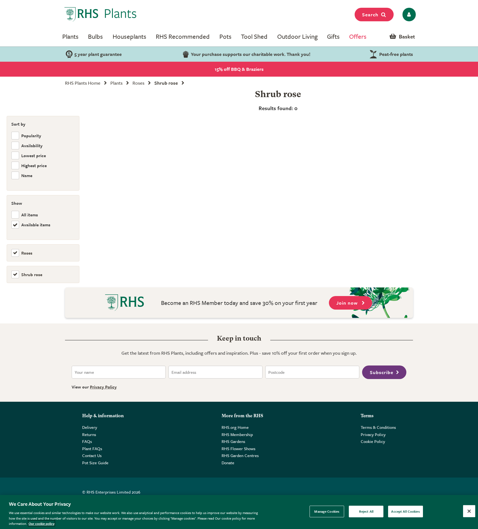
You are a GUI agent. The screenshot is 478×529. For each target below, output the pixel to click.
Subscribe (381, 372)
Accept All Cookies (405, 511)
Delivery (89, 427)
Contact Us (92, 455)
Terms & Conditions (378, 427)
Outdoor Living (297, 36)
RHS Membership (237, 434)
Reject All (366, 511)
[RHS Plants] (100, 14)
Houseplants (129, 36)
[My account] (408, 14)
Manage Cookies (326, 511)
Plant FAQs (92, 448)
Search (370, 14)
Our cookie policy (41, 523)
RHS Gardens (233, 441)
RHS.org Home (235, 427)
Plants (70, 36)
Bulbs (95, 36)
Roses (138, 82)
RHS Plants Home (82, 82)
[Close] (469, 511)
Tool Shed (254, 36)
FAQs (87, 441)
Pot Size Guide (95, 463)
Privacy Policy (103, 387)
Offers (358, 36)
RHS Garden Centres (240, 455)
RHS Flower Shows (238, 448)
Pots (225, 36)
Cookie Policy (373, 441)
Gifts (333, 36)
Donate (228, 463)
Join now (347, 302)
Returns (89, 434)
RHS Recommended (183, 36)
